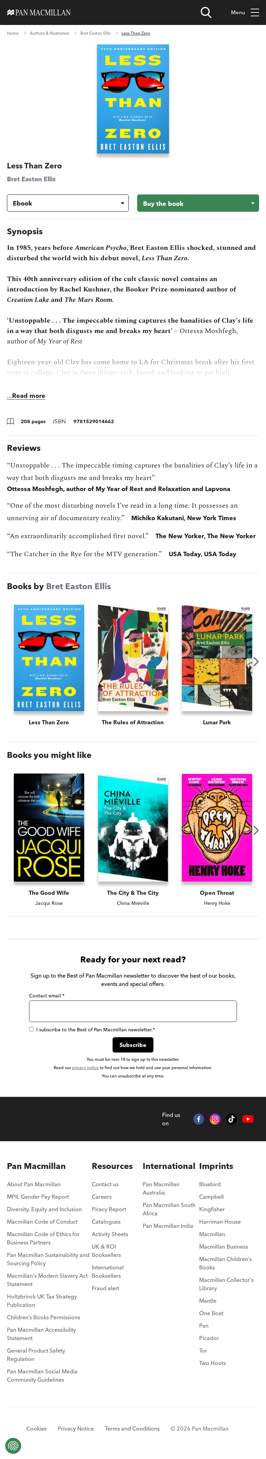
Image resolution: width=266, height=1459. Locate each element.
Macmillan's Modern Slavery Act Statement (47, 1279)
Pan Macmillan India (168, 1225)
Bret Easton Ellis (95, 33)
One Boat (211, 1313)
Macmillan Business (223, 1246)
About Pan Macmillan (34, 1184)
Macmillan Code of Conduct (42, 1221)
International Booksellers (108, 1271)
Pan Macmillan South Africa (169, 1209)
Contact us (105, 1184)
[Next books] (256, 661)
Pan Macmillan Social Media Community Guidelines (42, 1375)
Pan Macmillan (36, 1166)
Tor (203, 1350)
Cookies (36, 1428)
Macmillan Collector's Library (226, 1284)
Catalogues (106, 1221)
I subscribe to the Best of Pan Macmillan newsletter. (95, 1029)
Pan (204, 1325)
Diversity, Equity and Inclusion (44, 1209)
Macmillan (212, 1234)
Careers (102, 1196)
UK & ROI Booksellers (106, 1250)
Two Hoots (212, 1363)
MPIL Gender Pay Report (38, 1196)
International (169, 1166)
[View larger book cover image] (133, 99)
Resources (112, 1166)
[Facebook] (198, 1119)
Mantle (207, 1300)
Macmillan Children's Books (225, 1263)
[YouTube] (248, 1119)
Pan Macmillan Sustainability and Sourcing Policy (48, 1259)
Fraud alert (105, 1288)
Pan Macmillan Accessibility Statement (41, 1334)
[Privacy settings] (13, 1446)
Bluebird (210, 1184)
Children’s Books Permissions (43, 1317)
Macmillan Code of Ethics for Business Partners (43, 1238)
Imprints (216, 1166)
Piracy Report (109, 1209)
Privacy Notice (76, 1428)
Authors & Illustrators (49, 33)
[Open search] (206, 12)
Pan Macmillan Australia (161, 1188)
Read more (28, 396)
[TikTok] (231, 1119)
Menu (238, 12)
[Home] (39, 12)
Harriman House (220, 1221)
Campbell (211, 1196)
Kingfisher (212, 1209)
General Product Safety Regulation (36, 1354)
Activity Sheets (110, 1234)
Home (13, 33)
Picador (209, 1338)
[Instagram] (215, 1119)
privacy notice (85, 1067)
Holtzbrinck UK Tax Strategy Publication (42, 1300)
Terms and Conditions (132, 1428)
